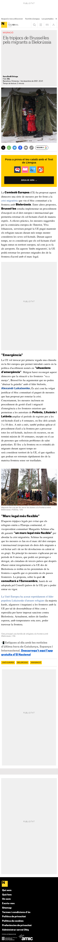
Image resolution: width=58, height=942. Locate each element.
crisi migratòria (9, 200)
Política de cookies (12, 921)
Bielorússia (22, 662)
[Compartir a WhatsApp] (9, 148)
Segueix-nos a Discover (12, 19)
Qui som (6, 890)
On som (6, 899)
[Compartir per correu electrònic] (26, 148)
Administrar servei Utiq (15, 930)
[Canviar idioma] (47, 25)
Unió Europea (8, 662)
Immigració (36, 662)
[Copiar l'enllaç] (31, 148)
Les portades (48, 19)
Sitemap (7, 908)
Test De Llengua (32, 19)
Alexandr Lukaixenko (15, 388)
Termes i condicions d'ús (16, 912)
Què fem (7, 895)
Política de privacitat (14, 916)
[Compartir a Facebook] (20, 148)
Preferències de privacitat (17, 925)
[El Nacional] (4, 25)
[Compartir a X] (3, 148)
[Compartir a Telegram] (14, 148)
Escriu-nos (8, 903)
